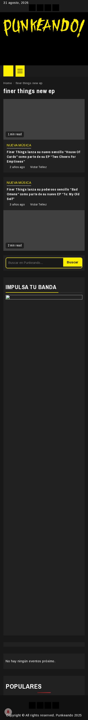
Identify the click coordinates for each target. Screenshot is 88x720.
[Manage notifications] (8, 711)
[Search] (81, 71)
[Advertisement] (44, 49)
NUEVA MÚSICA (19, 145)
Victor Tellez (38, 167)
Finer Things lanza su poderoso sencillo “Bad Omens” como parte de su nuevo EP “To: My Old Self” (43, 194)
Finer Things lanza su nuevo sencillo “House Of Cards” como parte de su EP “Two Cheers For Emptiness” (43, 157)
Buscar (72, 262)
